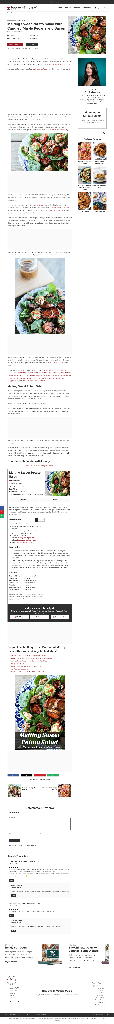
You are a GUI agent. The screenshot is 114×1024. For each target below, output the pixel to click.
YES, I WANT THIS (70, 526)
